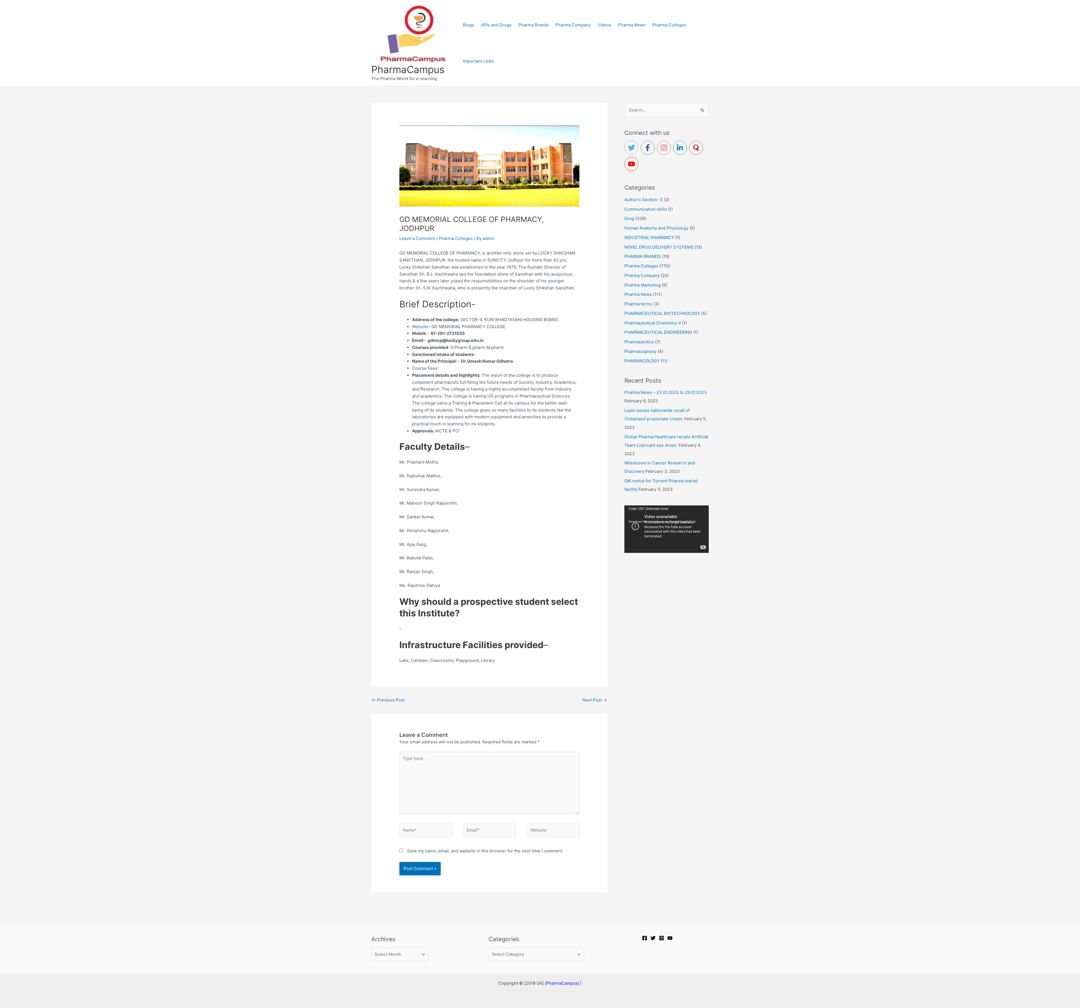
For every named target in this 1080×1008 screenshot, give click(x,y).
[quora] (697, 148)
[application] (666, 529)
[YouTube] (669, 938)
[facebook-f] (649, 148)
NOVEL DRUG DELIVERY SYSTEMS (659, 247)
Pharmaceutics (639, 341)
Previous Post (388, 700)
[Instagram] (661, 938)
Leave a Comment (417, 238)
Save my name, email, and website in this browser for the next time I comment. (485, 850)
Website (420, 326)
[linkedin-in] (681, 148)
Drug (629, 218)
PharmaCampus (407, 69)
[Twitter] (653, 938)
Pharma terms (638, 304)
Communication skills (645, 209)
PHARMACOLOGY (642, 361)
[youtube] (632, 164)
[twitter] (632, 148)
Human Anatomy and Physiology (656, 228)
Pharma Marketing (642, 285)
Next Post (594, 700)
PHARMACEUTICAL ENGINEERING (658, 332)
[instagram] (665, 148)
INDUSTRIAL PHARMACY (649, 237)
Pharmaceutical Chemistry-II (652, 323)
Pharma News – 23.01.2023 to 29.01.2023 (665, 392)
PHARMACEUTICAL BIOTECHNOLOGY (662, 313)
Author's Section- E (643, 199)
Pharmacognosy (640, 351)
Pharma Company (642, 275)
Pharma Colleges (456, 238)
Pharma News (638, 294)
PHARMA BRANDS (642, 256)
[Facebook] (644, 938)
